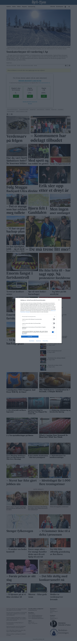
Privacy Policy (45, 340)
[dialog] (38, 320)
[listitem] (38, 316)
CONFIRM (30, 336)
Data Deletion (31, 340)
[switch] (53, 319)
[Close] (59, 300)
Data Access (38, 340)
